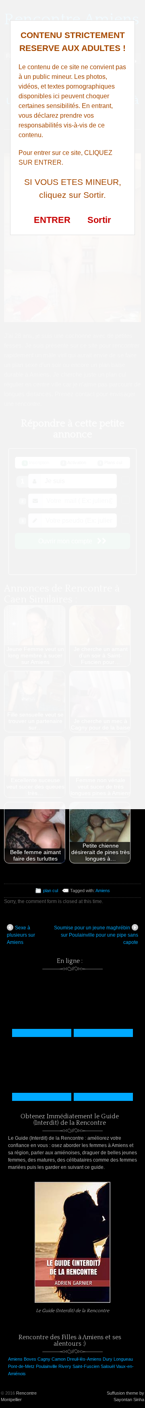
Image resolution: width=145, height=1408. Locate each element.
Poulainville (46, 1366)
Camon (59, 1359)
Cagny (43, 1359)
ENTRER (52, 220)
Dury (107, 1359)
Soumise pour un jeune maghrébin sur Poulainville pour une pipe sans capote (96, 935)
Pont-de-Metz (21, 1366)
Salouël (108, 1366)
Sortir (99, 220)
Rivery (64, 1366)
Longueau (123, 1359)
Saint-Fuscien (85, 1366)
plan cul (50, 890)
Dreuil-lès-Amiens (84, 1359)
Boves (30, 1359)
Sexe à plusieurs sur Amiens (21, 935)
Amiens (102, 890)
